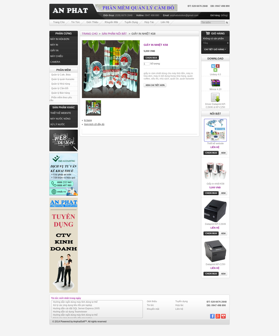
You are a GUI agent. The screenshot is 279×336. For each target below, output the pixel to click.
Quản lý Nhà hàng (60, 83)
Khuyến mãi (111, 22)
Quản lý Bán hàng (60, 93)
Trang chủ (59, 22)
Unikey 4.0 (215, 74)
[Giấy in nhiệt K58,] (93, 108)
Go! (227, 23)
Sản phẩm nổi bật (114, 33)
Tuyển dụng (131, 22)
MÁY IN (54, 45)
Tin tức (75, 22)
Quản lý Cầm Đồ (59, 88)
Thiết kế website (215, 124)
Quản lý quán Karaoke (62, 79)
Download (215, 58)
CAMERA (55, 62)
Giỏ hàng (218, 33)
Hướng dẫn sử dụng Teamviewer (70, 308)
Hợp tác (149, 22)
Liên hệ (165, 22)
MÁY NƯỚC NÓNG (60, 118)
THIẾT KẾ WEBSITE (60, 113)
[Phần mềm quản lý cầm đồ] (136, 5)
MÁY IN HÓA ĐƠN (59, 39)
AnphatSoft (79, 321)
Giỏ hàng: (215, 15)
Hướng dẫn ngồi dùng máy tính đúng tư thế (75, 311)
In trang (88, 120)
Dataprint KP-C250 (215, 244)
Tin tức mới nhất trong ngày (66, 298)
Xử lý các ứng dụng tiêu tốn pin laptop (72, 302)
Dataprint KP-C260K (215, 204)
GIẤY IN (54, 50)
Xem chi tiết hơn (155, 85)
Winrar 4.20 (215, 89)
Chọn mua (211, 133)
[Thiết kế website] (63, 140)
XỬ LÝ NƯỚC (57, 124)
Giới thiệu (92, 22)
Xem (223, 133)
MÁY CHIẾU (56, 56)
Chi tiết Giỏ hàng (214, 49)
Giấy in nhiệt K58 (215, 164)
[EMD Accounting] (63, 174)
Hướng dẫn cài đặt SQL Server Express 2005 (76, 305)
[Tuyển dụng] (63, 245)
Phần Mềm (63, 69)
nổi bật (215, 113)
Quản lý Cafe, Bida (61, 74)
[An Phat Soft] (72, 12)
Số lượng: (155, 63)
